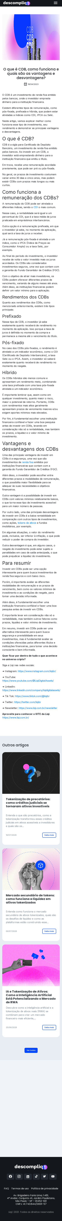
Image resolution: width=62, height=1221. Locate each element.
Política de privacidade (44, 1188)
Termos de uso (20, 1188)
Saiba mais (49, 835)
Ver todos (31, 1050)
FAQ (6, 1188)
